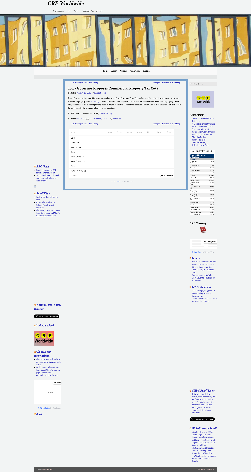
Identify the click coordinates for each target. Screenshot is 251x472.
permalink (117, 119)
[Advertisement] (42, 121)
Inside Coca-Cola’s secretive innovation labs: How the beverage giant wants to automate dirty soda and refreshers (202, 407)
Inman (196, 258)
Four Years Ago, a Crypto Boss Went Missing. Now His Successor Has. (203, 293)
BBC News (42, 166)
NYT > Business (201, 287)
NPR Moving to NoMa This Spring (83, 83)
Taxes (104, 119)
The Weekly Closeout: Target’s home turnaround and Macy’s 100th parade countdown (48, 213)
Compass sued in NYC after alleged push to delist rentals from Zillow (203, 278)
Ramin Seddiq (106, 113)
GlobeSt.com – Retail (204, 428)
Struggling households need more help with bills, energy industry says (47, 178)
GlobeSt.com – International (43, 354)
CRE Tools (135, 71)
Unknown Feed (45, 325)
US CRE (80, 119)
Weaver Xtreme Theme (207, 469)
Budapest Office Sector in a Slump (168, 83)
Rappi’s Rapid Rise (199, 140)
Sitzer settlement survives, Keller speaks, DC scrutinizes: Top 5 (203, 270)
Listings (146, 71)
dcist (39, 414)
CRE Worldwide (66, 3)
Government (96, 119)
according (95, 101)
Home (105, 71)
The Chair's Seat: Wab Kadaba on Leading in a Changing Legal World (48, 362)
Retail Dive (43, 193)
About (114, 71)
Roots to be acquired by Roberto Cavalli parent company (45, 205)
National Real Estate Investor (47, 307)
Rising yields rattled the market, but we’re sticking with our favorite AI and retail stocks (204, 397)
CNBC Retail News (203, 390)
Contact (123, 71)
